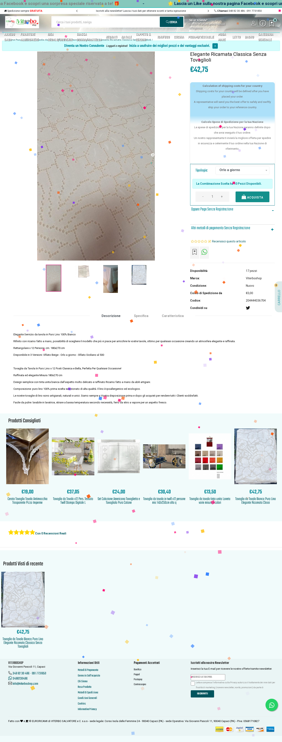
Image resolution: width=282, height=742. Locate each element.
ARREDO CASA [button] (9, 37)
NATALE (126, 37)
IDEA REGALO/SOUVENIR (59, 37)
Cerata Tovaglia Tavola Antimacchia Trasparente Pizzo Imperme (27, 501)
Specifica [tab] (141, 316)
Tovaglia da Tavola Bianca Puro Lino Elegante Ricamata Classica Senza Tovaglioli (23, 643)
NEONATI (111, 37)
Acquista (254, 197)
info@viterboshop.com (25, 684)
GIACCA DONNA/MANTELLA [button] (89, 37)
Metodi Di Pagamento (88, 670)
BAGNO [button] (249, 37)
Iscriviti (202, 694)
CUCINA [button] (179, 37)
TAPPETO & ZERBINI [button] (143, 37)
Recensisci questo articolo (229, 241)
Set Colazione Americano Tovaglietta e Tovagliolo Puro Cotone (119, 501)
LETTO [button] (236, 37)
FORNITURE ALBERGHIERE (29, 37)
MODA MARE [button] (222, 37)
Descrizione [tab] (111, 316)
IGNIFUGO (163, 37)
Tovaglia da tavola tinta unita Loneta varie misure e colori (210, 501)
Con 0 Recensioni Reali (50, 533)
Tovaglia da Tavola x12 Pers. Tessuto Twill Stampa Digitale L (73, 501)
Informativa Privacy (87, 709)
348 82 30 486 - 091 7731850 (29, 673)
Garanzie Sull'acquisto (89, 675)
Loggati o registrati (116, 46)
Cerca (173, 22)
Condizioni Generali (87, 698)
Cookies (82, 703)
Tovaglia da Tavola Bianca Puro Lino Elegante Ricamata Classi (255, 501)
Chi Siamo (83, 681)
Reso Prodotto (84, 687)
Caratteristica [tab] (173, 316)
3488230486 (19, 678)
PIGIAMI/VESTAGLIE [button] (201, 37)
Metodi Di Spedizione (88, 692)
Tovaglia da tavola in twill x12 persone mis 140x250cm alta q (164, 501)
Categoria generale (265, 37)
